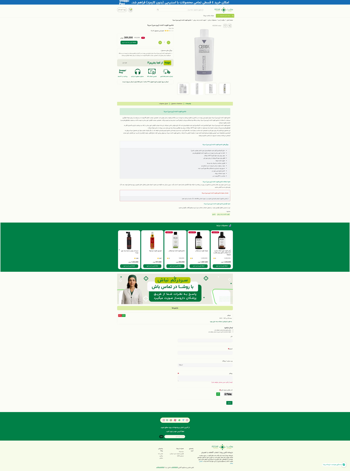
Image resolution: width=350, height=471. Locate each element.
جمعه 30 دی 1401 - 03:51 (225, 318)
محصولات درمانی (212, 20)
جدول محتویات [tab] (163, 103)
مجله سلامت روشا (208, 16)
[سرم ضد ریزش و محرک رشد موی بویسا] (129, 240)
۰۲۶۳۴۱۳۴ (174, 467)
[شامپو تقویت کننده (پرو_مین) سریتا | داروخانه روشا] (214, 447)
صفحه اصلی (230, 20)
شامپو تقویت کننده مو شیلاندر (177, 251)
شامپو (213, 214)
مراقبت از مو (221, 20)
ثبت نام (120, 10)
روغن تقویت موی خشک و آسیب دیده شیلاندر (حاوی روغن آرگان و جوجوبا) (222, 253)
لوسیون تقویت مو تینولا (155, 251)
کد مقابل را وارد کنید (226, 390)
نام (231, 336)
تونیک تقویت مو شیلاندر (201, 251)
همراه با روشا (180, 449)
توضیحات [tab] (188, 103)
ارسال (229, 403)
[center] (157, 9)
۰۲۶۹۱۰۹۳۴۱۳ (160, 467)
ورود (124, 10)
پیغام (230, 373)
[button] (119, 250)
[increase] (160, 42)
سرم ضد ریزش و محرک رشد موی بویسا (129, 252)
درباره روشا (181, 452)
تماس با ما (160, 454)
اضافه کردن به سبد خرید (129, 42)
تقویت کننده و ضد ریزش (199, 20)
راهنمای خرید (191, 450)
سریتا (170, 28)
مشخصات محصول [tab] (176, 103)
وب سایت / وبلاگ (227, 361)
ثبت (161, 437)
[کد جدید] (218, 394)
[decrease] (168, 42)
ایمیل (230, 349)
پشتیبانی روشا (160, 450)
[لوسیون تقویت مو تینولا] (152, 240)
